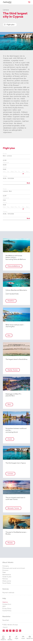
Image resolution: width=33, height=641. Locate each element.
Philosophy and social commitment (13, 568)
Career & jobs (6, 576)
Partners (5, 579)
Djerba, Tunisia (13, 370)
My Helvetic (10, 639)
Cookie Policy (6, 610)
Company (5, 566)
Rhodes (10, 543)
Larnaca (10, 473)
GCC (4, 606)
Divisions (5, 570)
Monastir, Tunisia (13, 508)
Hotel (23, 638)
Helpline (5, 602)
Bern (9, 404)
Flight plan (10, 24)
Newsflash (5, 620)
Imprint (5, 627)
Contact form (6, 604)
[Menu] (29, 2)
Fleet (4, 572)
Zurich (10, 439)
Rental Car (30, 638)
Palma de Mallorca (14, 266)
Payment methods (8, 592)
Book (28, 183)
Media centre (6, 581)
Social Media (6, 583)
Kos (9, 335)
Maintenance (6, 574)
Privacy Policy (6, 608)
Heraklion (11, 301)
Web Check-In (3, 639)
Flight (16, 638)
